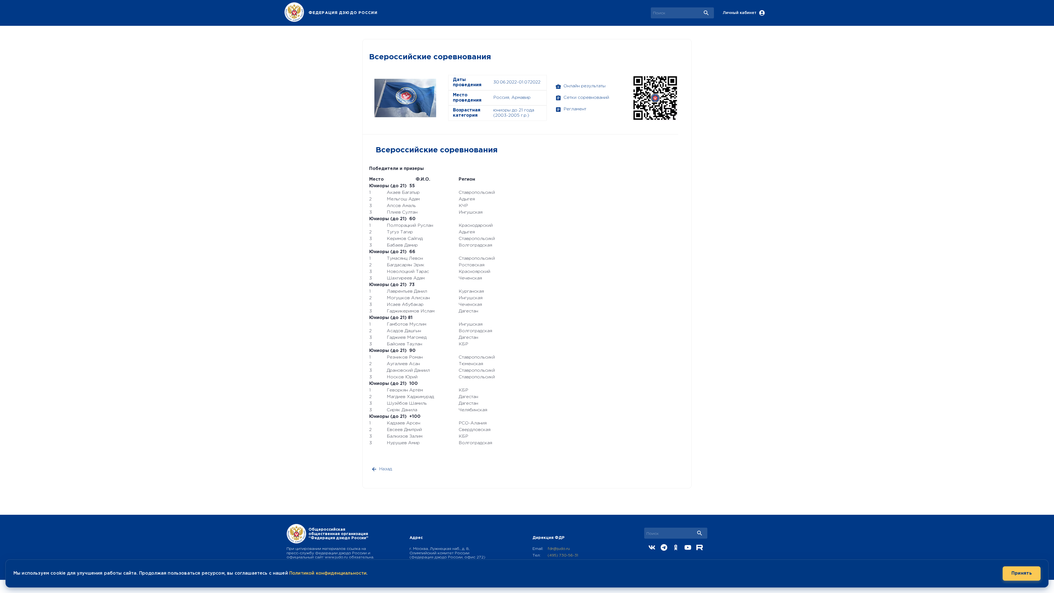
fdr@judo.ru (559, 548)
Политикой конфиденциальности (327, 573)
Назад (385, 469)
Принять (1021, 573)
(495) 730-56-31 (563, 555)
